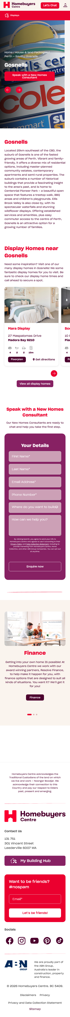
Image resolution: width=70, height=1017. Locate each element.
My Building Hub (35, 860)
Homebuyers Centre (33, 986)
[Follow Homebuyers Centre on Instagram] (21, 941)
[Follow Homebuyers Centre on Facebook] (9, 941)
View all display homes (35, 383)
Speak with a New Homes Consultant (29, 76)
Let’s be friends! (35, 913)
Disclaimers (28, 995)
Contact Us (13, 831)
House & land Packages (31, 52)
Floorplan (17, 359)
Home (8, 52)
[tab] (29, 714)
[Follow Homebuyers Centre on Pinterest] (47, 941)
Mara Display (19, 328)
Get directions (45, 359)
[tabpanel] (30, 326)
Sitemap (35, 1009)
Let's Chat (50, 5)
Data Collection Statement (37, 544)
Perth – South (14, 56)
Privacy (45, 995)
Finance (35, 697)
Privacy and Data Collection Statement (35, 1002)
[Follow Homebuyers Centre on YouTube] (34, 940)
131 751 (9, 839)
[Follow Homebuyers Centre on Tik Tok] (59, 940)
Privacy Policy (16, 544)
